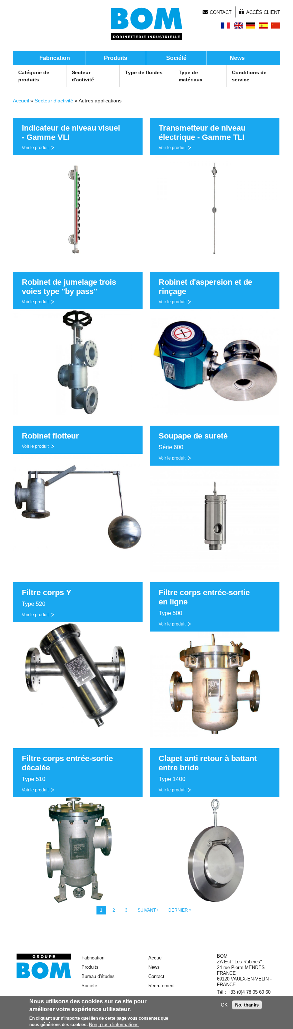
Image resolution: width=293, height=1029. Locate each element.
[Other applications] (238, 25)
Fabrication (54, 58)
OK (224, 1005)
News (237, 58)
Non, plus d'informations (114, 1024)
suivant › (148, 910)
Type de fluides (144, 72)
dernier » (180, 910)
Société (176, 58)
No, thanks (247, 1005)
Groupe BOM (43, 966)
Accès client (263, 12)
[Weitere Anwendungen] (250, 25)
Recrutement (161, 985)
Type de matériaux (191, 76)
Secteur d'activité (83, 76)
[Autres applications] (225, 25)
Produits (115, 58)
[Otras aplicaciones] (263, 25)
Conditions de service (249, 76)
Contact (221, 12)
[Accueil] (146, 23)
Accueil (21, 100)
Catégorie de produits (33, 76)
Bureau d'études (98, 976)
